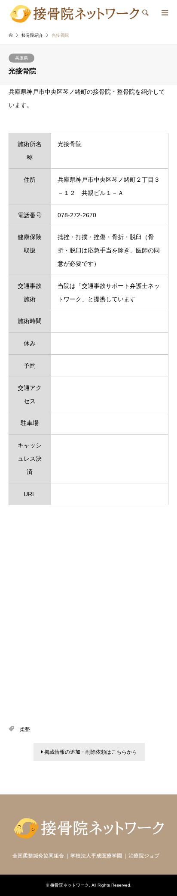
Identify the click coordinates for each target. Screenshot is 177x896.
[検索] (145, 13)
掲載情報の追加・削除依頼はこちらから (90, 752)
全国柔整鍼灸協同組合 (38, 856)
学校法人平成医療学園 (96, 856)
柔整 (25, 729)
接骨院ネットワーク (69, 885)
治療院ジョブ (143, 856)
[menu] (164, 13)
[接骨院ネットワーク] (74, 13)
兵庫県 (21, 58)
